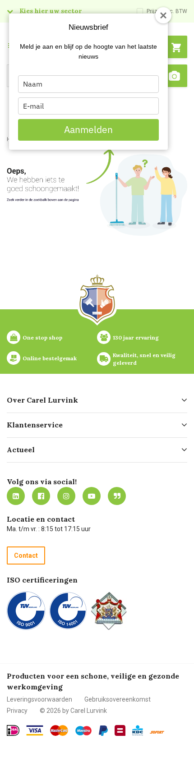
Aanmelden (88, 129)
